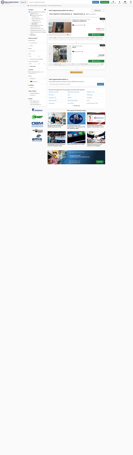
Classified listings (35, 93)
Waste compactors (37, 18)
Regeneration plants (37, 15)
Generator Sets (53, 100)
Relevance (98, 10)
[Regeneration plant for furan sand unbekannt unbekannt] (60, 27)
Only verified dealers (35, 104)
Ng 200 (69, 97)
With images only (35, 101)
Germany (35, 81)
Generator (51, 95)
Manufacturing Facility (73, 92)
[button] (130, 2)
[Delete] (71, 14)
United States (36, 72)
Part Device (71, 103)
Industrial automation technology (38, 32)
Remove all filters (91, 14)
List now (99, 161)
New (69, 95)
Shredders (35, 17)
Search (96, 2)
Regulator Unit (90, 92)
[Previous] (49, 27)
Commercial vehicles (36, 28)
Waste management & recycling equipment (37, 12)
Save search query (77, 72)
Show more (77, 105)
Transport (89, 97)
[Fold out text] (76, 42)
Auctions (33, 95)
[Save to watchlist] (103, 21)
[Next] (70, 27)
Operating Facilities (73, 100)
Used (32, 87)
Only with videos (34, 102)
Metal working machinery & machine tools (36, 26)
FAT (31, 45)
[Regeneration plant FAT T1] (60, 53)
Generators (52, 103)
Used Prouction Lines (92, 103)
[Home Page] (28, 5)
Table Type (89, 95)
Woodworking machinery (37, 30)
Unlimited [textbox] (32, 78)
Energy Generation (54, 92)
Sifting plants (36, 20)
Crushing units (36, 22)
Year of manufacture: (33, 61)
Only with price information (36, 59)
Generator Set (52, 97)
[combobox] (37, 78)
